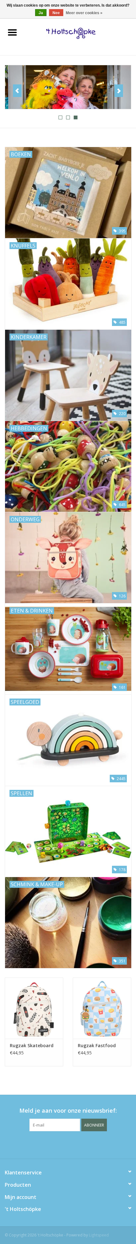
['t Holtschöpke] (80, 33)
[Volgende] (118, 90)
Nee (56, 13)
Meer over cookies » (84, 13)
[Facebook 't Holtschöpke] (57, 1144)
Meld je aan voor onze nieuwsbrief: (68, 1110)
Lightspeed (99, 1235)
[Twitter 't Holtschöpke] (68, 1144)
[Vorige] (17, 90)
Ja (41, 13)
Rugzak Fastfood (97, 1045)
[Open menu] (12, 32)
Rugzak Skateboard (31, 1045)
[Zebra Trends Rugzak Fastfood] (102, 1008)
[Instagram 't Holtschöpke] (79, 1144)
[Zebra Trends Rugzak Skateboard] (34, 1008)
